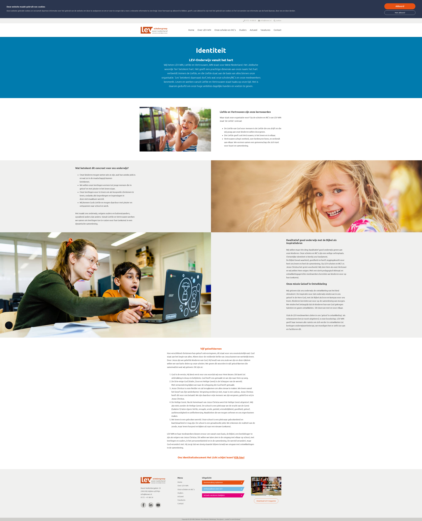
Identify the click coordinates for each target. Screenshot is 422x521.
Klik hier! (239, 457)
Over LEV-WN (204, 30)
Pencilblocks (204, 519)
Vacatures (265, 30)
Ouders (242, 30)
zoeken (278, 21)
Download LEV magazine (266, 501)
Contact (277, 30)
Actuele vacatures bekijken (214, 495)
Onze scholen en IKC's (225, 30)
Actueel (253, 30)
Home (191, 30)
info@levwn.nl (265, 21)
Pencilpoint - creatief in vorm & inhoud (228, 519)
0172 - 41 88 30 (250, 21)
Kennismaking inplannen (213, 482)
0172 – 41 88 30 (147, 497)
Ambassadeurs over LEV (213, 489)
